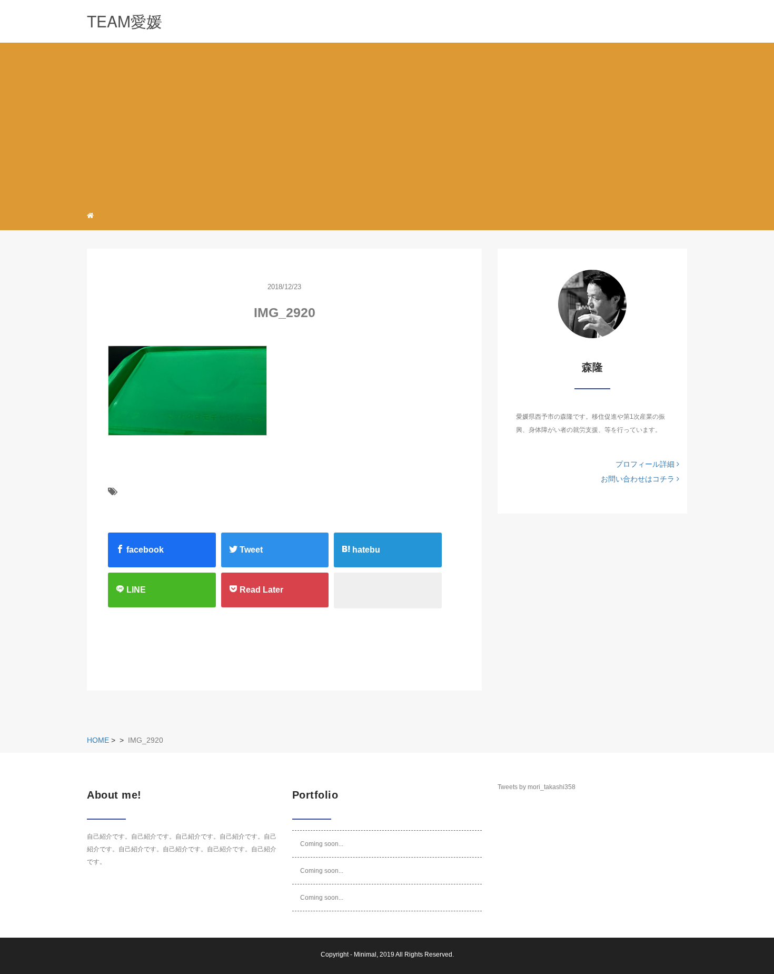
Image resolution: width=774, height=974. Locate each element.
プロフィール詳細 (646, 464)
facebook (144, 549)
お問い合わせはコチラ (639, 479)
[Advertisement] (387, 123)
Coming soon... (321, 844)
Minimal (365, 954)
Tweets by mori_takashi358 (536, 787)
